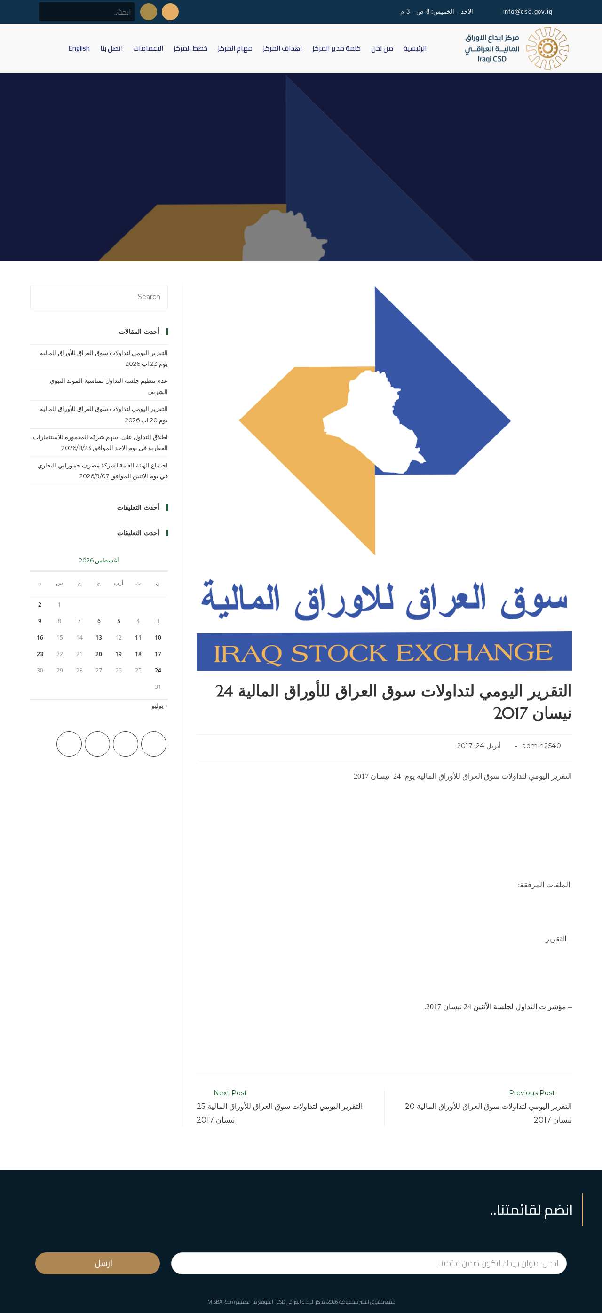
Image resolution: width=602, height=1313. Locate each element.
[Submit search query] (51, 11)
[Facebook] (125, 744)
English (79, 48)
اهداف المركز (282, 48)
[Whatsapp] (148, 11)
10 (158, 637)
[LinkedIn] (69, 744)
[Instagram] (97, 744)
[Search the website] (87, 11)
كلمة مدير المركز (336, 48)
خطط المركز (190, 48)
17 (158, 654)
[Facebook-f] (170, 11)
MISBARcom (221, 1301)
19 (118, 654)
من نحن (382, 48)
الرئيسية (415, 48)
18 (138, 654)
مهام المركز (235, 48)
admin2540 (541, 746)
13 (98, 637)
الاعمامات (148, 48)
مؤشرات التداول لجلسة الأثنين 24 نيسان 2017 (496, 1007)
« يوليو (159, 705)
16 (40, 637)
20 (98, 654)
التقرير (556, 939)
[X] (153, 744)
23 (40, 654)
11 (138, 637)
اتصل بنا (111, 48)
